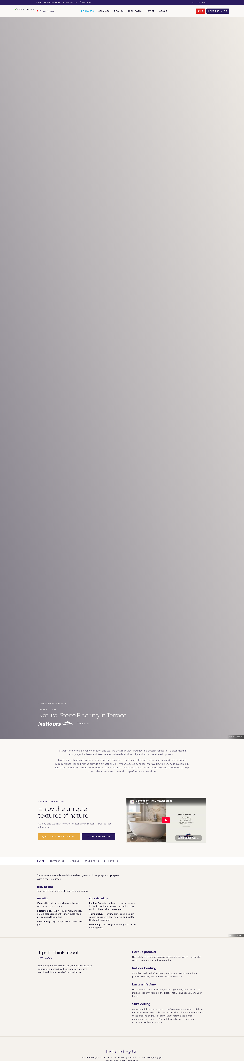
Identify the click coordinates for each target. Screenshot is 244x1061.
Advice (150, 11)
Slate (41, 861)
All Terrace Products (53, 703)
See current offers (98, 837)
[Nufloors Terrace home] (24, 11)
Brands (119, 11)
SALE (200, 11)
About (163, 11)
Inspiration (135, 11)
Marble (74, 861)
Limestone (111, 861)
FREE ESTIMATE (217, 11)
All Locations (199, 2)
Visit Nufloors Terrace (60, 837)
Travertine (57, 861)
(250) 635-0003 (71, 2)
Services (104, 11)
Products (87, 11)
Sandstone (92, 861)
